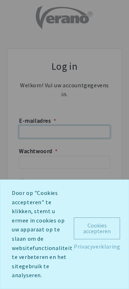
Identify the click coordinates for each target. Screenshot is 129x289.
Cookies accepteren (97, 228)
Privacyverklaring (97, 246)
